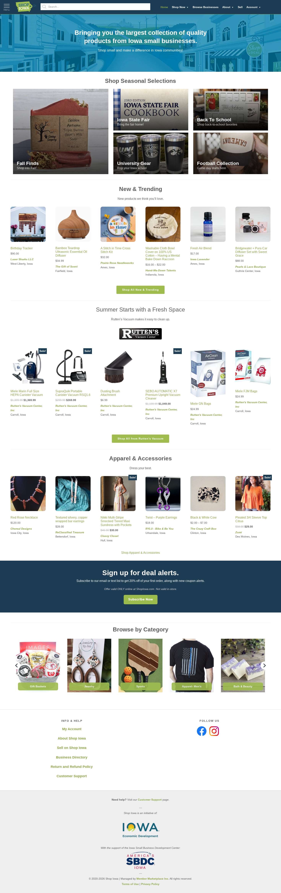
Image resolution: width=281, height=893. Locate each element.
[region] (140, 43)
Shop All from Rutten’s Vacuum (140, 438)
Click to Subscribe (191, 881)
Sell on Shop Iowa (71, 748)
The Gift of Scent (66, 266)
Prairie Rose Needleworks (117, 262)
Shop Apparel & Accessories (140, 552)
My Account (71, 729)
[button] (60, 131)
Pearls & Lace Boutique (250, 266)
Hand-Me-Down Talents (160, 270)
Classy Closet (110, 535)
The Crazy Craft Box (203, 528)
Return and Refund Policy (72, 767)
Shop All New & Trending (140, 289)
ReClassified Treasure (69, 532)
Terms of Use (130, 884)
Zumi (238, 532)
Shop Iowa (25, 6)
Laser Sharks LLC (22, 259)
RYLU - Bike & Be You (159, 528)
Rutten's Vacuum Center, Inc (26, 408)
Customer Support (72, 776)
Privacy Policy (150, 884)
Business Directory (71, 757)
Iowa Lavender (200, 259)
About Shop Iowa (72, 738)
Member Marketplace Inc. (152, 878)
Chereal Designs (21, 528)
